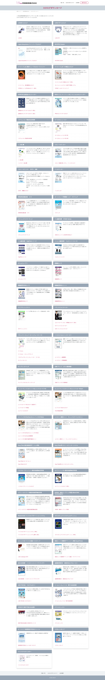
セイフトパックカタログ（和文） (62, 486)
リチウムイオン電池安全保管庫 (25, 138)
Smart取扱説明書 (59, 410)
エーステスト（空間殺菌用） (61, 360)
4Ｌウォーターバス (22, 360)
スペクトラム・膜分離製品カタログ (26, 85)
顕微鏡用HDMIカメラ (23, 301)
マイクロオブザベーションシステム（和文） (28, 531)
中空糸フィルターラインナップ (62, 88)
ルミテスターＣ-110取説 (23, 407)
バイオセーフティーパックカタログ (26, 486)
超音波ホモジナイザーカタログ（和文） (27, 110)
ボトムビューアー (22, 279)
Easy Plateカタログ (22, 464)
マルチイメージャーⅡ (59, 257)
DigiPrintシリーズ (22, 257)
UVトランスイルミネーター (61, 325)
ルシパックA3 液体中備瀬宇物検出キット (27, 439)
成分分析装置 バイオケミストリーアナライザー (29, 578)
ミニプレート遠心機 (22, 163)
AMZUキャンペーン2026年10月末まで (63, 234)
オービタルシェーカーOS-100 (61, 135)
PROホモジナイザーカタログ (61, 113)
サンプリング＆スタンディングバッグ (26, 382)
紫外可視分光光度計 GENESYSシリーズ (27, 623)
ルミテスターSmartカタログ (61, 407)
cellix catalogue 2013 (23, 556)
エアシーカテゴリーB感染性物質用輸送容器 (27, 509)
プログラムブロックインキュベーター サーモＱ (29, 357)
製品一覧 (43, 673)
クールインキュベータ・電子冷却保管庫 (63, 601)
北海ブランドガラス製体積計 (61, 382)
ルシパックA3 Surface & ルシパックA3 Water (28, 432)
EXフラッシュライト (22, 328)
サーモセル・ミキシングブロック (25, 354)
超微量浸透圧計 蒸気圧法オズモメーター (64, 578)
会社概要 (62, 673)
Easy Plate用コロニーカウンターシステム (64, 464)
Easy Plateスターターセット (24, 461)
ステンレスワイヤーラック (24, 234)
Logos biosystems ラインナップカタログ (27, 60)
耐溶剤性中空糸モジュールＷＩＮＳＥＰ (27, 645)
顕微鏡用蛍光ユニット (60, 301)
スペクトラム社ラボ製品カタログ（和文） (64, 82)
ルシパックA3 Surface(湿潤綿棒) (25, 436)
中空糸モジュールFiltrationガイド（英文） (27, 88)
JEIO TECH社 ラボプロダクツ (24, 601)
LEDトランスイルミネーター (61, 328)
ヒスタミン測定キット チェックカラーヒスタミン (66, 439)
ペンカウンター (58, 190)
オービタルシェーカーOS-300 (61, 138)
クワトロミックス (59, 623)
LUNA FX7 (57, 38)
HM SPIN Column (59, 60)
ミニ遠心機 (20, 160)
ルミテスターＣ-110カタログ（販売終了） (27, 404)
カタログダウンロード (52, 673)
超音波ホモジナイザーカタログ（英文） (27, 113)
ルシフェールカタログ (23, 410)
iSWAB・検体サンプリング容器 (62, 509)
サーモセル (20, 351)
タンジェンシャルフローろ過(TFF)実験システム (65, 85)
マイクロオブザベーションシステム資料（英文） (29, 534)
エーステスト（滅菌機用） (61, 357)
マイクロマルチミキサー (23, 665)
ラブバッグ (57, 212)
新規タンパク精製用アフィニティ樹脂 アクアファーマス (67, 556)
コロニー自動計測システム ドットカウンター (65, 163)
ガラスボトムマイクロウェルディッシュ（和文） (65, 534)
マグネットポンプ (59, 645)
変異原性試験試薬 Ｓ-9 (23, 212)
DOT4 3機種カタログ (23, 190)
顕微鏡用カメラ (58, 279)
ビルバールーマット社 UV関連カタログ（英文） (66, 322)
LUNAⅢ (20, 38)
